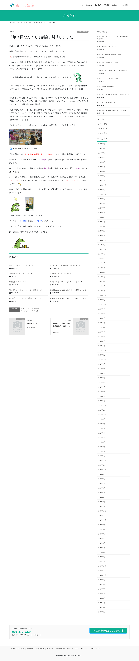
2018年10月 (102, 575)
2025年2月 (101, 231)
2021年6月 (101, 433)
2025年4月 (101, 222)
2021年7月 (101, 428)
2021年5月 (101, 437)
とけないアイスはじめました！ (107, 78)
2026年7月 (101, 153)
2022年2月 (101, 396)
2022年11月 (102, 355)
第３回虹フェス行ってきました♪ (61, 273)
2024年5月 (101, 272)
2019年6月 (101, 538)
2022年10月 (102, 359)
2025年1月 (101, 236)
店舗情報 (30, 649)
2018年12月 (102, 566)
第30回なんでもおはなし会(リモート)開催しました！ (27, 290)
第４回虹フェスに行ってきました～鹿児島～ (112, 70)
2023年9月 (101, 309)
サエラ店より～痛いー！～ (106, 102)
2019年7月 (101, 534)
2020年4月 (101, 497)
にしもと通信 (35, 308)
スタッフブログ (103, 128)
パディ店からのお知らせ (105, 86)
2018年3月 (101, 607)
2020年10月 (102, 470)
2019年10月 (102, 520)
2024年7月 (101, 263)
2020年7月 (101, 483)
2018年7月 (101, 589)
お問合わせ (40, 649)
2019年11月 (102, 515)
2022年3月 (101, 392)
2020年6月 (101, 488)
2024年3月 (101, 281)
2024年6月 (101, 268)
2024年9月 (101, 254)
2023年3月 (101, 336)
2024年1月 (101, 291)
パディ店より (32, 323)
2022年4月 (101, 387)
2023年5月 (101, 327)
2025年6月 (101, 213)
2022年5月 (101, 382)
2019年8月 (101, 529)
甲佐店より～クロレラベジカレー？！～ (23, 273)
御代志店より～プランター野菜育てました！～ (25, 298)
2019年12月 (102, 511)
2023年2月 (101, 341)
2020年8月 (101, 479)
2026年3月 (101, 171)
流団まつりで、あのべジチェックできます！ (65, 265)
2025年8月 (101, 203)
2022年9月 (101, 364)
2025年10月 (102, 194)
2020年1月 (101, 506)
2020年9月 (101, 474)
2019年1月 (101, 561)
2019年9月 (101, 525)
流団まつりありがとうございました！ (22, 265)
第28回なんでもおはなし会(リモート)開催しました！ (68, 298)
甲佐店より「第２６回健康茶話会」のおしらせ (61, 326)
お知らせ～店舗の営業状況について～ (110, 55)
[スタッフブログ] (17, 323)
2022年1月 (101, 401)
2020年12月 (102, 460)
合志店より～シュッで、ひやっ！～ (109, 62)
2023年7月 (101, 318)
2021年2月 (101, 451)
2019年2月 (101, 557)
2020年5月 (101, 493)
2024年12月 (102, 240)
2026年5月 (101, 162)
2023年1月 (101, 346)
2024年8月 (101, 258)
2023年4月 (101, 332)
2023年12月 (102, 295)
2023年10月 (102, 304)
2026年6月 (101, 157)
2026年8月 (101, 148)
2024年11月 (102, 245)
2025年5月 (101, 217)
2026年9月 (101, 144)
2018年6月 (101, 593)
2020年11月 (102, 465)
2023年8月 (101, 313)
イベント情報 (83, 31)
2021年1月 (101, 456)
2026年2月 (101, 176)
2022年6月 (101, 378)
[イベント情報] (80, 323)
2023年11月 (102, 300)
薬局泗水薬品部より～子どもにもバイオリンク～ (66, 282)
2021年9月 (101, 419)
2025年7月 (101, 208)
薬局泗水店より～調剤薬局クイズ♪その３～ (112, 110)
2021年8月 (101, 424)
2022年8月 (101, 369)
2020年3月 (101, 502)
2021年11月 (102, 410)
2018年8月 (101, 584)
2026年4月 (101, 167)
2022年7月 (101, 373)
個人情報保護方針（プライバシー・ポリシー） (72, 649)
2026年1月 (101, 180)
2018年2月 (101, 612)
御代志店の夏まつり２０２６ (107, 47)
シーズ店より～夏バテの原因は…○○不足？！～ (113, 94)
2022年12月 (102, 350)
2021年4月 (101, 442)
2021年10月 (102, 414)
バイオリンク (27, 311)
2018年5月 (101, 598)
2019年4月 (101, 548)
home (13, 649)
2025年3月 (101, 226)
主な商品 (21, 649)
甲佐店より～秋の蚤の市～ (18, 282)
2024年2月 (101, 286)
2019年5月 (101, 543)
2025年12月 (102, 185)
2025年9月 (101, 199)
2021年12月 (102, 405)
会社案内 (50, 649)
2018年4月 (101, 603)
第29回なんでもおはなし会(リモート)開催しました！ (68, 290)
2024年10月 (102, 249)
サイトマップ (96, 649)
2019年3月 (101, 552)
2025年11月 (102, 190)
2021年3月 (101, 447)
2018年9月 (101, 580)
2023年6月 (101, 323)
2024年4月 (101, 277)
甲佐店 (36, 311)
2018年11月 (102, 570)
